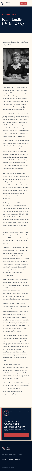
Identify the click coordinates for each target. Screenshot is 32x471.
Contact (11, 459)
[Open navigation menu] (29, 3)
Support (23, 3)
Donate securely (16, 435)
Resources (18, 459)
